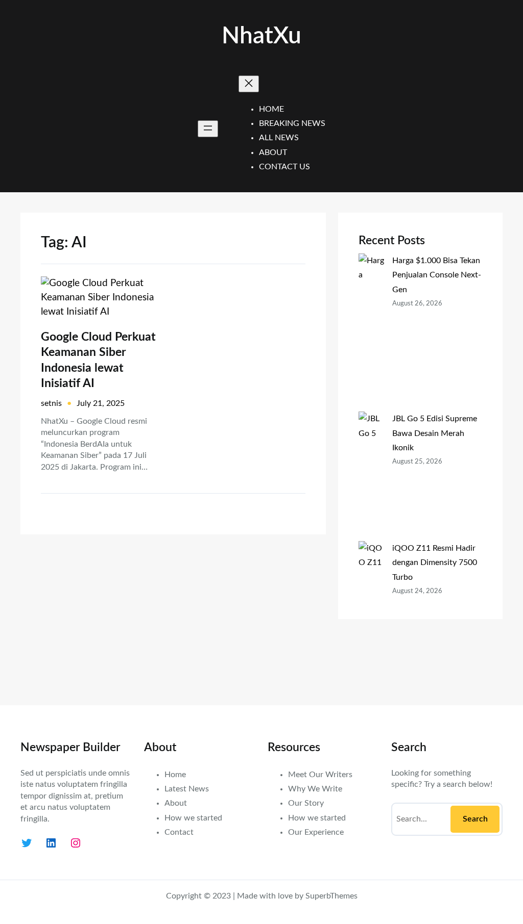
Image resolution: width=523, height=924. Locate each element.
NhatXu (261, 36)
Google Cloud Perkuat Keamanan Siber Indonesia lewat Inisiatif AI (98, 360)
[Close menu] (249, 83)
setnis (51, 403)
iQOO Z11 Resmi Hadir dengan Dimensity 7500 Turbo (434, 562)
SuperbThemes (331, 896)
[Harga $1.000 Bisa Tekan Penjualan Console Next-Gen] (371, 332)
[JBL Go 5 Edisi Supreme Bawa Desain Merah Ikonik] (371, 476)
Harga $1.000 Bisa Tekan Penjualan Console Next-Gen (436, 274)
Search (475, 819)
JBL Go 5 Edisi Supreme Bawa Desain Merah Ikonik (434, 433)
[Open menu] (208, 128)
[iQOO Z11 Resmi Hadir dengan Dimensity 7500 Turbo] (371, 613)
